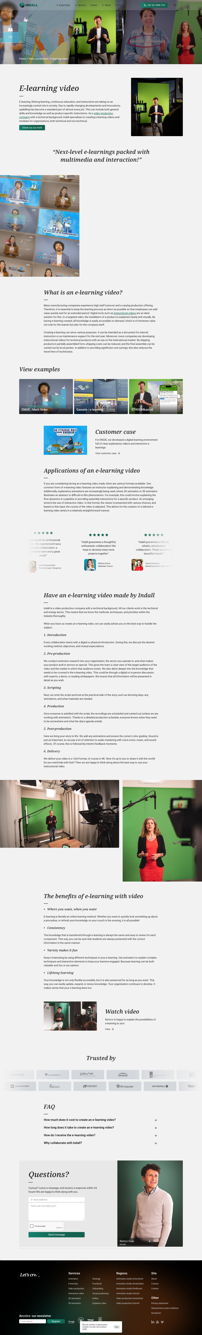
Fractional (97, 1283)
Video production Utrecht (127, 1303)
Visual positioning (100, 1293)
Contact (120, 5)
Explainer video (99, 1303)
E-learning (73, 1283)
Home (22, 58)
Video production (38, 58)
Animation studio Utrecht (127, 1293)
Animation (73, 1278)
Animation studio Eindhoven (129, 1288)
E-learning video (59, 58)
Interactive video (76, 1293)
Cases (93, 5)
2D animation (131, 491)
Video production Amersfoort (129, 1298)
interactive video (74, 502)
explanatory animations (71, 491)
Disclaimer (156, 1313)
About (154, 1278)
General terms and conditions (165, 1308)
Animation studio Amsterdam (130, 1283)
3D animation (149, 491)
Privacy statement (159, 1303)
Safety (95, 1298)
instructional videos (125, 313)
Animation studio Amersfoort (129, 1278)
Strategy (96, 1278)
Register (56, 1321)
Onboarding (97, 1288)
